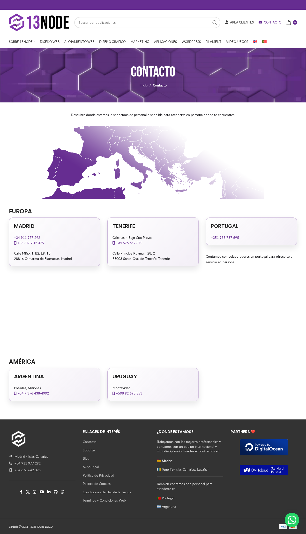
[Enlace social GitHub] (55, 491)
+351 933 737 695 (225, 237)
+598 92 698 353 (128, 393)
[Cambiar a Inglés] (255, 42)
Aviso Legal (91, 466)
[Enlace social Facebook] (21, 491)
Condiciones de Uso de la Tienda (107, 492)
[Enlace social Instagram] (34, 491)
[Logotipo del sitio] (39, 22)
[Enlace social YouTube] (41, 491)
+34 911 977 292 (27, 237)
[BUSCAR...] (214, 22)
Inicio (144, 85)
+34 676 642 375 (30, 242)
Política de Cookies (97, 483)
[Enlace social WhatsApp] (62, 491)
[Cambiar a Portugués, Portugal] (264, 42)
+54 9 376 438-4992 (33, 393)
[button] (292, 520)
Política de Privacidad (98, 475)
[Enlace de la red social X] (27, 491)
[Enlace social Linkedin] (48, 491)
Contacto (90, 441)
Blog (86, 458)
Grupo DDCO (45, 526)
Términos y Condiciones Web (104, 500)
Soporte (89, 450)
